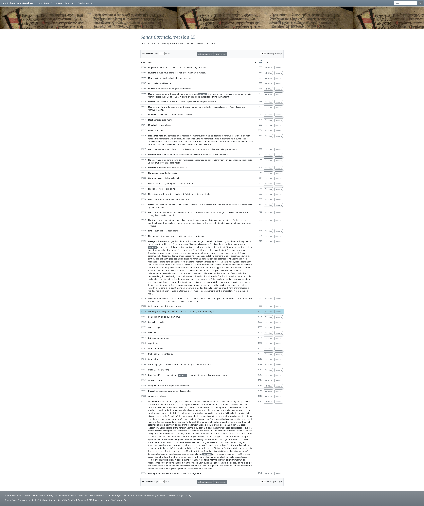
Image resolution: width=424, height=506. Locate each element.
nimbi (171, 215)
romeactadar (178, 465)
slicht (204, 448)
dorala (200, 451)
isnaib (174, 194)
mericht (165, 101)
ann (183, 422)
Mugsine (152, 72)
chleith (187, 465)
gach (242, 282)
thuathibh (163, 244)
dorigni (173, 276)
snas (207, 250)
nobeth (191, 220)
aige (212, 465)
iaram (175, 256)
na (149, 244)
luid (170, 413)
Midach (151, 88)
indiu (168, 223)
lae (181, 439)
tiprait (244, 160)
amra (179, 135)
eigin (154, 226)
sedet (199, 473)
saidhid (249, 298)
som (150, 419)
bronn (150, 457)
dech (216, 135)
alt (178, 94)
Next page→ (221, 54)
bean (218, 416)
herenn (192, 154)
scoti (190, 141)
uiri (153, 338)
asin (176, 253)
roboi (184, 135)
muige (200, 241)
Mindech (152, 114)
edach (204, 291)
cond (161, 468)
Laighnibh (246, 413)
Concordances (57, 3)
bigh (156, 364)
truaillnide (168, 364)
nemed (213, 212)
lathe (222, 107)
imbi (181, 94)
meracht (194, 94)
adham (164, 298)
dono (168, 261)
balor (243, 253)
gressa (237, 247)
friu (237, 454)
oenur (164, 94)
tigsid (159, 448)
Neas (192, 270)
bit (167, 288)
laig (240, 442)
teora (230, 247)
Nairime (152, 220)
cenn (155, 451)
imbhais (238, 212)
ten (181, 468)
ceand (150, 448)
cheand (225, 436)
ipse (226, 149)
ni (180, 96)
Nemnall (152, 154)
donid (164, 270)
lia (169, 285)
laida (202, 442)
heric (150, 293)
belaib (209, 256)
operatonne (163, 369)
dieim (195, 301)
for (185, 72)
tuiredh (207, 241)
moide (151, 291)
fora (238, 430)
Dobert (151, 442)
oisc (172, 306)
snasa (189, 250)
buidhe (156, 258)
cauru (155, 306)
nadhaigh (205, 288)
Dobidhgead (153, 253)
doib (158, 256)
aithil (206, 375)
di (149, 416)
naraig (204, 422)
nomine (173, 144)
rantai (219, 451)
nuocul (234, 462)
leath (157, 215)
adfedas (207, 261)
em (156, 416)
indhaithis (242, 288)
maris (215, 141)
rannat (222, 459)
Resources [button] (69, 3)
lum (197, 267)
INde (185, 141)
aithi (174, 430)
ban (249, 416)
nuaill (215, 154)
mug (166, 72)
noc (211, 448)
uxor (188, 183)
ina (215, 96)
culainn (173, 149)
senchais (227, 462)
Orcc (242, 454)
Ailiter (174, 301)
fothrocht (182, 430)
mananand (182, 144)
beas (205, 285)
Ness (165, 273)
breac (193, 407)
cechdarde (172, 141)
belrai (231, 204)
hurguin (168, 267)
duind (220, 223)
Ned (150, 183)
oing (225, 375)
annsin (220, 454)
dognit (193, 436)
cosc (163, 375)
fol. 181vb (268, 68)
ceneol (204, 96)
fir (192, 276)
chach (222, 282)
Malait (151, 130)
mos (158, 462)
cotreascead (215, 375)
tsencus (183, 291)
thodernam (188, 67)
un (159, 316)
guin (167, 188)
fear (221, 154)
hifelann (158, 430)
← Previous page (205, 54)
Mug (150, 78)
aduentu (205, 149)
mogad (202, 72)
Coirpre (225, 451)
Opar (150, 369)
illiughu (177, 424)
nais (156, 445)
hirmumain (178, 223)
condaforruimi (217, 160)
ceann (157, 407)
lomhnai (226, 424)
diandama (175, 199)
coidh (192, 247)
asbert (237, 220)
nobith (212, 416)
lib (197, 462)
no (213, 138)
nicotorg (189, 445)
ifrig (230, 276)
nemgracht (164, 138)
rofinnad (152, 138)
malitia (160, 130)
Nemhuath (153, 178)
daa (231, 451)
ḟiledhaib (176, 178)
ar (167, 67)
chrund (179, 273)
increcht (151, 288)
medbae (152, 462)
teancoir (182, 253)
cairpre (160, 424)
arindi (155, 94)
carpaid (187, 404)
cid (195, 96)
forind (207, 451)
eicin (246, 220)
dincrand (236, 264)
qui (182, 473)
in (197, 72)
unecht (161, 322)
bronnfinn (201, 407)
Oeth (150, 327)
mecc (160, 188)
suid (195, 204)
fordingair (213, 270)
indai (166, 468)
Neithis (151, 236)
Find (229, 410)
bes (210, 223)
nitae (244, 407)
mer (177, 101)
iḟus (222, 413)
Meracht (152, 101)
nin (165, 160)
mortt (169, 120)
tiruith (169, 407)
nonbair (163, 204)
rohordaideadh (182, 285)
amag (212, 462)
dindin (213, 451)
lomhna (211, 422)
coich (237, 439)
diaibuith (184, 391)
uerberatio (189, 288)
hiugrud (236, 445)
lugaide (243, 291)
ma (241, 264)
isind (174, 94)
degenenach (215, 250)
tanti (159, 454)
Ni (167, 230)
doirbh (243, 298)
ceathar (216, 427)
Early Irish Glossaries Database (17, 3)
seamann (243, 250)
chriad (162, 264)
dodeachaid (198, 160)
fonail (206, 459)
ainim (234, 291)
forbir (224, 276)
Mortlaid (152, 125)
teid (193, 448)
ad (185, 473)
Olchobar (152, 354)
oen (150, 316)
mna (194, 430)
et (246, 94)
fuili (172, 285)
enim (187, 401)
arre (180, 141)
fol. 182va (268, 381)
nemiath (162, 167)
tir (229, 160)
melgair (211, 311)
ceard (226, 244)
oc (232, 422)
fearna (151, 430)
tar (235, 419)
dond (215, 273)
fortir (187, 199)
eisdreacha (206, 404)
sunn (222, 439)
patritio (161, 473)
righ (173, 204)
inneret (208, 138)
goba (227, 241)
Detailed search (85, 3)
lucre (171, 250)
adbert (202, 445)
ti (236, 223)
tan (215, 457)
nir (189, 194)
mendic (165, 114)
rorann (175, 410)
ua (208, 448)
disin (181, 258)
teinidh (237, 267)
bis (182, 72)
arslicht (188, 448)
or (149, 396)
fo (171, 67)
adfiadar (205, 258)
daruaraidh (209, 413)
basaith (244, 424)
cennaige (172, 135)
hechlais (183, 167)
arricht (246, 212)
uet (192, 194)
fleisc (210, 427)
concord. (278, 68)
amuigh (247, 422)
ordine (160, 348)
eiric (180, 288)
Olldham (152, 298)
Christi (197, 149)
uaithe (249, 433)
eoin (250, 448)
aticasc (184, 311)
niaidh (236, 253)
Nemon (182, 183)
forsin (178, 264)
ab (170, 88)
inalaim (194, 261)
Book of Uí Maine (39, 500)
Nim (150, 212)
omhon (183, 364)
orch (189, 407)
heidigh (151, 261)
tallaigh (216, 436)
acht (183, 101)
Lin (250, 430)
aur (156, 396)
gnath (184, 96)
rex (190, 401)
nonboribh (242, 451)
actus (213, 101)
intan (150, 141)
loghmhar (237, 401)
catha (159, 183)
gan (204, 439)
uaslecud (162, 385)
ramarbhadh (176, 436)
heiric (158, 291)
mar (242, 279)
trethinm (195, 442)
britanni (198, 141)
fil (224, 223)
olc (154, 422)
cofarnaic (152, 424)
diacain (188, 442)
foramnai (197, 258)
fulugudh (202, 419)
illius (192, 183)
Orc (221, 404)
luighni (198, 468)
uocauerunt (224, 141)
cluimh (245, 401)
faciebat (221, 247)
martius (151, 109)
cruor (199, 364)
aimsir (174, 311)
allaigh (161, 194)
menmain (192, 72)
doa (189, 276)
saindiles (165, 78)
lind (187, 270)
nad (187, 410)
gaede (206, 244)
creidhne (219, 244)
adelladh (248, 264)
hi (228, 430)
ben (230, 413)
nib (244, 442)
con (247, 442)
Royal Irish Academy (77, 500)
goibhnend (165, 276)
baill (225, 285)
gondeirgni (236, 160)
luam (208, 135)
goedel (174, 183)
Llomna (189, 427)
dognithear (245, 261)
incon (195, 445)
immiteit (223, 94)
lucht (195, 451)
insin (198, 154)
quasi (156, 67)
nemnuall (207, 154)
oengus (222, 212)
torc (156, 194)
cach (195, 264)
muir (229, 135)
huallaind (244, 430)
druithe (199, 430)
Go (420, 3)
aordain (170, 442)
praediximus (191, 273)
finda (193, 462)
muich (175, 67)
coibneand (200, 247)
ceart (191, 410)
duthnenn (240, 138)
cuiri (193, 465)
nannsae (210, 298)
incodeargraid (165, 445)
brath (158, 427)
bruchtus (210, 407)
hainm (231, 261)
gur (207, 267)
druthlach (208, 430)
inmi (233, 107)
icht (173, 101)
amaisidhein (225, 422)
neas (224, 261)
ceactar (202, 270)
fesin (233, 273)
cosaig (194, 375)
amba (226, 465)
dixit (179, 149)
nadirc (162, 410)
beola (181, 442)
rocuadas (241, 433)
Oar (150, 332)
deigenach (157, 250)
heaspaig (184, 204)
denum (195, 244)
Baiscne (239, 410)
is (168, 67)
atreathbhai (195, 422)
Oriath (151, 380)
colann (245, 439)
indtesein (238, 427)
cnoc (183, 267)
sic (225, 250)
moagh (176, 468)
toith (215, 223)
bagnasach (185, 433)
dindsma (152, 256)
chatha (174, 107)
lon (242, 94)
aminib (162, 282)
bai (212, 241)
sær (175, 250)
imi (238, 261)
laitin (209, 364)
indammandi (153, 273)
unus (178, 316)
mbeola (171, 454)
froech (232, 430)
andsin (221, 220)
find (159, 439)
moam (172, 154)
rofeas (232, 433)
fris (178, 261)
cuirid (206, 462)
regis (194, 473)
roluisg (151, 215)
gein (167, 282)
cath (195, 241)
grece (158, 96)
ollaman (167, 301)
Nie (149, 149)
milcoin (196, 404)
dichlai (235, 424)
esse (251, 141)
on (221, 433)
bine (190, 258)
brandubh (161, 404)
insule (190, 144)
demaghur (220, 407)
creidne (232, 250)
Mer (150, 94)
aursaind (195, 253)
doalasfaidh (189, 468)
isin (205, 160)
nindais (176, 162)
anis (240, 276)
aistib (179, 194)
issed (159, 154)
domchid (205, 264)
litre (219, 204)
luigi (152, 433)
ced (221, 465)
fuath (150, 270)
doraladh (221, 457)
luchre (181, 244)
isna (198, 212)
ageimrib (175, 282)
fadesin (210, 96)
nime (192, 138)
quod (176, 88)
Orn (150, 359)
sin (188, 264)
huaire (246, 267)
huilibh (232, 212)
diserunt (152, 144)
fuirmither (242, 285)
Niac (150, 188)
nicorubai (176, 445)
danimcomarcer (244, 223)
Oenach (151, 322)
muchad (186, 78)
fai (159, 288)
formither (233, 288)
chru (202, 267)
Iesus (234, 149)
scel (218, 261)
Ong (150, 375)
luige (157, 327)
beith (218, 291)
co (149, 436)
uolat (169, 96)
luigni (201, 462)
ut (166, 149)
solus (174, 96)
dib (222, 250)
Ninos (151, 160)
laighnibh (170, 424)
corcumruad (165, 162)
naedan (214, 288)
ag (149, 207)
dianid (187, 107)
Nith (150, 230)
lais (240, 258)
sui (215, 204)
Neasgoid (152, 241)
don (180, 160)
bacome (244, 465)
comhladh (184, 385)
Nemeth (152, 167)
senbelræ (204, 220)
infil (204, 223)
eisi (158, 301)
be (212, 410)
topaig (151, 445)
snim (179, 72)
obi (156, 343)
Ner (150, 194)
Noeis (151, 204)
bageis (193, 454)
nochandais (153, 279)
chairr (222, 427)
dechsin (177, 138)
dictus (206, 144)
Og (149, 343)
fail (186, 194)
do (170, 78)
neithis (190, 236)
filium (240, 141)
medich (164, 88)
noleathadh (221, 419)
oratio (160, 380)
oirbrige (164, 338)
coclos (171, 459)
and (171, 83)
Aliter (186, 298)
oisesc (179, 306)
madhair (174, 457)
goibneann (219, 241)
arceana (215, 404)
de (168, 144)
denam (154, 207)
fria (190, 244)
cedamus (229, 270)
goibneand (223, 258)
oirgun (157, 359)
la (178, 107)
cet (190, 451)
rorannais (194, 459)
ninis (190, 135)
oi (159, 311)
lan (191, 267)
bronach (157, 212)
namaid (243, 445)
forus (227, 282)
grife (197, 194)
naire (185, 220)
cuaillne (248, 427)
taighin (196, 424)
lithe (186, 258)
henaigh (182, 427)
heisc (242, 448)
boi (213, 244)
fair (189, 391)
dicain (167, 264)
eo (173, 88)
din (164, 448)
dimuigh (167, 465)
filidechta (208, 204)
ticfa (222, 149)
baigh (228, 459)
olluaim (193, 298)
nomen (194, 107)
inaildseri (233, 298)
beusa (158, 419)
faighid (217, 298)
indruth (186, 436)
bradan (239, 404)
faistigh (227, 448)
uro (164, 396)
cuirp (182, 282)
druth (150, 413)
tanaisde (204, 457)
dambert (238, 436)
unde (180, 78)
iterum (151, 459)
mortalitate (166, 125)
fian (211, 419)
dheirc (235, 276)
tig (149, 439)
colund (216, 439)
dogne (174, 261)
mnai (197, 433)
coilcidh (151, 404)
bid (204, 67)
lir (163, 144)
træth (181, 401)
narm (153, 244)
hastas (214, 247)
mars (200, 107)
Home (39, 3)
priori (157, 459)
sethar (161, 149)
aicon (233, 442)
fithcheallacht (175, 404)
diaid (174, 78)
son (211, 258)
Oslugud (152, 385)
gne (185, 138)
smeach (224, 288)
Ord (150, 348)
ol (171, 354)
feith (200, 250)
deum (210, 141)
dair (233, 454)
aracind (233, 416)
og (157, 391)
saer (186, 244)
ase (161, 241)
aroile (156, 276)
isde (203, 410)
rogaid (203, 424)
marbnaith (182, 276)
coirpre (198, 410)
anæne (230, 419)
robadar (243, 204)
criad (228, 273)
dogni (175, 230)
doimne (187, 457)
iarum (162, 253)
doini (228, 442)
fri (227, 247)
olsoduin (185, 454)
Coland (209, 445)
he (204, 135)
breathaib (204, 212)
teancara (219, 256)
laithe (184, 413)
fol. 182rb (268, 299)
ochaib (173, 173)
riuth (197, 465)
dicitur (156, 162)
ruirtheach (204, 465)
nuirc (210, 401)
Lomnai (161, 451)
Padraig (151, 473)
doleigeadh (205, 253)
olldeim (181, 301)
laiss (251, 436)
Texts (46, 3)
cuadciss (164, 436)
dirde (173, 167)
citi (166, 285)
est (181, 88)
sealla (214, 276)
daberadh (214, 264)
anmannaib (184, 154)
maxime (187, 223)
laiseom (151, 427)
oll (160, 298)
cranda (227, 253)
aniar (190, 160)
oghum (202, 427)
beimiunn (182, 407)
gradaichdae (205, 194)
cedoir (178, 267)
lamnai (184, 424)
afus (217, 422)
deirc (169, 279)
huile (250, 204)
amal (177, 220)
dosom (223, 410)
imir (164, 454)
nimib (165, 215)
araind (182, 410)
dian (155, 183)
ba (244, 247)
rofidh (177, 416)
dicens (197, 276)
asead (162, 261)
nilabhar (237, 407)
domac (201, 375)
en (189, 96)
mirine (171, 462)
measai (248, 282)
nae (182, 199)
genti (182, 107)
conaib (169, 448)
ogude (169, 391)
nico (217, 442)
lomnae (157, 413)
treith (216, 401)
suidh (225, 204)
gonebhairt (210, 442)
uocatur (196, 401)
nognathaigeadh (188, 416)
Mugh (151, 67)
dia (198, 96)
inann (229, 220)
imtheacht (238, 422)
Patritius (170, 473)
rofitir (157, 433)
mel (155, 83)
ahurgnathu (213, 285)
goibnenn (170, 253)
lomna (217, 413)
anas (169, 167)
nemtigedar (198, 236)
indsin (221, 445)
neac (150, 422)
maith (191, 419)
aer (209, 160)
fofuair (218, 448)
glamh (161, 220)
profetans (186, 149)
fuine (236, 448)
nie (212, 149)
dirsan (206, 276)
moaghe (152, 468)
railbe (165, 416)
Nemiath (152, 173)
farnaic (189, 439)
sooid (181, 270)
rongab (173, 291)
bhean (217, 424)
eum (205, 141)
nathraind (214, 459)
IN (187, 451)
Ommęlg (152, 311)
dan (153, 301)
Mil (149, 83)
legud (171, 385)
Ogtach (151, 391)
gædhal (174, 241)
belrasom (158, 223)
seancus (166, 241)
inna (188, 94)
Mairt (151, 107)
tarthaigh (152, 454)
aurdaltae (225, 416)
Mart (150, 120)
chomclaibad (162, 141)
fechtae (189, 241)
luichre (214, 253)
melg (195, 311)
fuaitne (187, 462)
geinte (168, 183)
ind (188, 138)
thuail (177, 462)
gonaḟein (205, 416)
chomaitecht (223, 96)
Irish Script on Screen (120, 500)
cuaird (194, 413)
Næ (149, 199)
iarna (175, 407)
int (159, 207)
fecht (179, 422)
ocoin (176, 258)
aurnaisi (154, 264)
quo (159, 338)
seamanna (199, 256)
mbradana (163, 457)
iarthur (237, 135)
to (242, 220)
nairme (171, 220)
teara (184, 250)
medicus (187, 88)
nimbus (180, 212)
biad (217, 138)
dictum (174, 375)
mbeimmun (205, 279)
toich (165, 462)
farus (155, 282)
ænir (203, 138)
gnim (189, 101)
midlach (164, 413)
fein (217, 430)
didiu (250, 160)
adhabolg (180, 279)
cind (179, 454)
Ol (149, 306)
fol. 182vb (268, 474)
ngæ (168, 247)
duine (216, 149)
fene (236, 204)
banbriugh (172, 419)
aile (192, 96)
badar (164, 419)
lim (210, 276)
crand (184, 264)
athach (176, 391)
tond (169, 160)
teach (161, 391)
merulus (236, 94)
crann (188, 261)
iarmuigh (241, 459)
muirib (231, 407)
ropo (250, 410)
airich (189, 311)
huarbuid (169, 439)
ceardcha (237, 241)
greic (161, 364)
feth (248, 247)
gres (150, 250)
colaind (198, 439)
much (162, 67)
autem (182, 247)
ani (191, 301)
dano (163, 288)
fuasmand (224, 264)
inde (249, 94)
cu (168, 149)
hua (233, 410)
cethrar (173, 298)
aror (152, 416)
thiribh (151, 285)
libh (250, 465)
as (212, 135)
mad (199, 288)
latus (189, 473)
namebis (225, 298)
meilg (163, 311)
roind (201, 459)
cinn (175, 451)
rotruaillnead (163, 83)
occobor (163, 354)
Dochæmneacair (163, 422)
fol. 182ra (268, 102)
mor (189, 291)
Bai (226, 413)
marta (160, 109)
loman (163, 407)
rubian (223, 442)
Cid (245, 256)
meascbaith (235, 465)
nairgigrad (167, 430)
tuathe (151, 410)
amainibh (235, 282)
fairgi (185, 160)
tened (182, 451)
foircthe (222, 430)
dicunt (199, 223)
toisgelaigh (179, 448)
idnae (183, 236)
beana (151, 276)
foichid (156, 375)
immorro (211, 291)
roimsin (168, 410)
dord (161, 279)
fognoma (198, 67)
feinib (248, 279)
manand (196, 135)
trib (235, 451)
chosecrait (213, 107)
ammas (202, 298)
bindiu (248, 276)
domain (246, 135)
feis (157, 204)
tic (167, 427)
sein (227, 107)
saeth (235, 258)
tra (154, 78)
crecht (219, 279)
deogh (177, 439)
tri (157, 138)
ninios (158, 160)
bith (169, 94)
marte (160, 107)
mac (161, 135)
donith (165, 250)
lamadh (249, 419)
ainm (158, 78)
